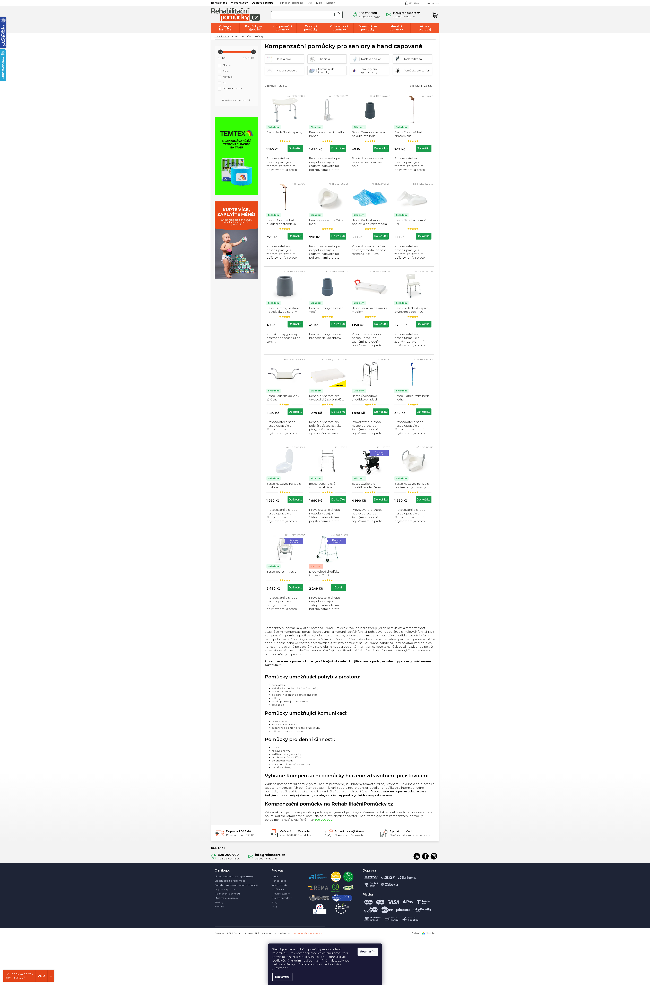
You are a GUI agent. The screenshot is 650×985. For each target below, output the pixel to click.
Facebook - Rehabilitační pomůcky (425, 856)
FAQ (309, 2)
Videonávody (239, 2)
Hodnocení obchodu (290, 2)
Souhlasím (367, 951)
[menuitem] (225, 28)
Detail (338, 587)
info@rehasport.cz (270, 855)
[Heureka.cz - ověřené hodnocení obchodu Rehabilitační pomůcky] (336, 876)
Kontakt (330, 2)
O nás (275, 876)
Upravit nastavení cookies (307, 932)
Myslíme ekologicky (226, 897)
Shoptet (431, 932)
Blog (319, 2)
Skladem (228, 65)
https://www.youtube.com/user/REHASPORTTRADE (416, 856)
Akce (226, 71)
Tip (224, 82)
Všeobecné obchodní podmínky (234, 876)
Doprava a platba (262, 2)
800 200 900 (228, 855)
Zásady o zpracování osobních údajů (236, 885)
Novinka (227, 77)
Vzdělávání (278, 889)
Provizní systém (281, 893)
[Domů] (223, 36)
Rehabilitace (219, 2)
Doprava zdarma (232, 88)
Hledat (338, 14)
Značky (219, 902)
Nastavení (282, 976)
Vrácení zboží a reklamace (230, 880)
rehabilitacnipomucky (433, 856)
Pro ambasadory (281, 897)
